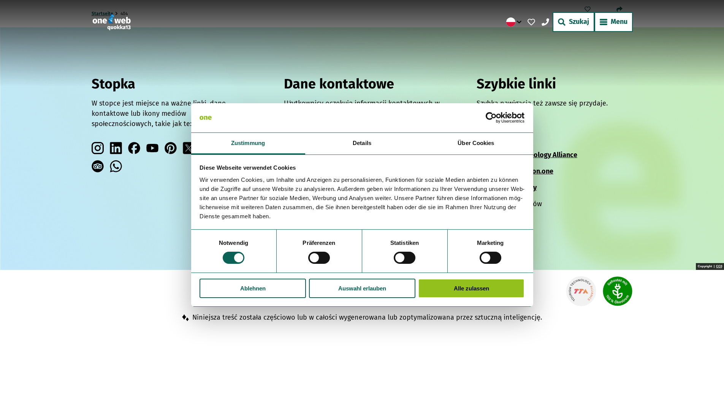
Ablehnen (253, 288)
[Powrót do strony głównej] (111, 22)
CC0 (719, 266)
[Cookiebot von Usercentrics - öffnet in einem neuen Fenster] (491, 117)
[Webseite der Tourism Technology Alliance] (581, 291)
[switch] (319, 258)
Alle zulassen (471, 288)
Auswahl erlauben (362, 288)
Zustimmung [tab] (248, 143)
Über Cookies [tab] (476, 143)
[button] (706, 389)
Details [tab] (362, 143)
